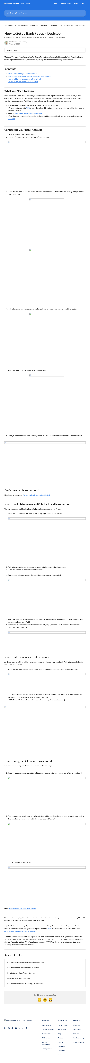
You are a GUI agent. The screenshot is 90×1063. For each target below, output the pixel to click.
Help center (62, 1029)
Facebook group (78, 1038)
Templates (61, 1046)
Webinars (61, 1038)
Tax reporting (46, 1049)
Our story (76, 1025)
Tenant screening (48, 1029)
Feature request (78, 1042)
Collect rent (46, 1034)
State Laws (61, 1055)
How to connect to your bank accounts (22, 73)
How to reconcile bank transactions (22, 908)
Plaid (28, 108)
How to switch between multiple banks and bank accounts (29, 76)
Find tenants (46, 1025)
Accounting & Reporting (38, 26)
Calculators (62, 1050)
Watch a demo (63, 1025)
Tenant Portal (79, 3)
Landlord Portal (65, 3)
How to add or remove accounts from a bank (24, 79)
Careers (76, 1034)
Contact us (77, 1029)
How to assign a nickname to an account (23, 82)
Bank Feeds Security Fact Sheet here (28, 113)
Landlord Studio (22, 26)
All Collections (9, 26)
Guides (60, 1042)
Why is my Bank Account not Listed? (36, 495)
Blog (55, 3)
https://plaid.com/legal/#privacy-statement (20, 931)
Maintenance (46, 1038)
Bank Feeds (54, 26)
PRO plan (11, 119)
